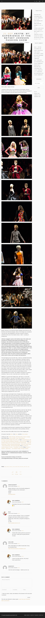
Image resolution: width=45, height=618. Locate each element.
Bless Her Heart (23, 441)
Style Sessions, (6, 441)
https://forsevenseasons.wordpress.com (17, 548)
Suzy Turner (36, 53)
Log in (35, 91)
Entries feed (37, 93)
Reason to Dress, (9, 447)
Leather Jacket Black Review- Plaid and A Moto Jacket (39, 30)
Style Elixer (8, 448)
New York (25, 466)
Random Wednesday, (21, 442)
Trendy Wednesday (6, 445)
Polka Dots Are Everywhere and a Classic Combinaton (38, 16)
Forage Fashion (25, 448)
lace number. (25, 434)
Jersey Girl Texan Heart (26, 444)
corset (14, 466)
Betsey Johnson (9, 466)
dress (11, 434)
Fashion (14, 42)
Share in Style (26, 436)
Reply (19, 486)
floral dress (21, 466)
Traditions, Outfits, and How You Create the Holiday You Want (38, 36)
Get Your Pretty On (12, 442)
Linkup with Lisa (15, 439)
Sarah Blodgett (12, 484)
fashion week (17, 466)
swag (28, 466)
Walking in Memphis (14, 441)
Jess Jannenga (20, 42)
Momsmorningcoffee (15, 445)
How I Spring (19, 438)
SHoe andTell (12, 438)
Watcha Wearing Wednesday (13, 444)
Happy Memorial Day (38, 20)
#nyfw (5, 466)
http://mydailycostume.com (14, 523)
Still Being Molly (19, 436)
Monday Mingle (8, 439)
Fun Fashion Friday (16, 448)
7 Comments (26, 42)
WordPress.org (37, 96)
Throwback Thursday (18, 447)
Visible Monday (11, 436)
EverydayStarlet (11, 494)
